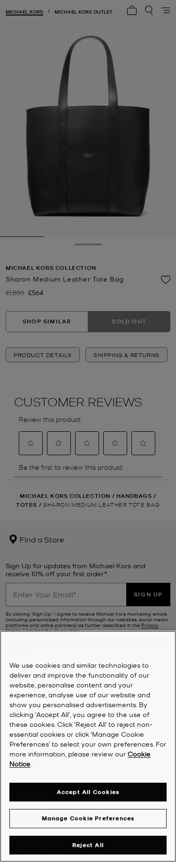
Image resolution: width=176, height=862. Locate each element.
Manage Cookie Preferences (88, 818)
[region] (88, 746)
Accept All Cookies (88, 792)
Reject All (88, 845)
